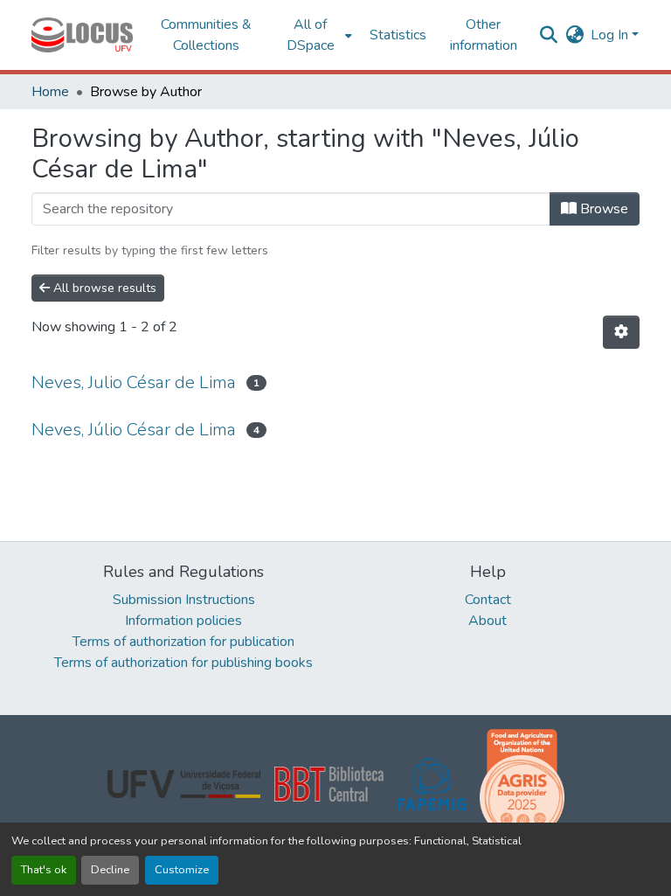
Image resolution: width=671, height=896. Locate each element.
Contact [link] (488, 599)
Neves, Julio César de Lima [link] (133, 382)
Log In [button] (611, 35)
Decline (110, 870)
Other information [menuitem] (483, 35)
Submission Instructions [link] (184, 599)
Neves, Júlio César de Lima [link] (133, 429)
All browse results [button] (103, 288)
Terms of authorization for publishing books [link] (183, 662)
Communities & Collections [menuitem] (206, 35)
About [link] (487, 620)
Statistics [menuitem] (398, 35)
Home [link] (50, 91)
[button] (82, 34)
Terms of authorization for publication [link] (183, 641)
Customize (182, 870)
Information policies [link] (183, 620)
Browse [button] (602, 209)
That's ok (43, 870)
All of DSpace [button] (311, 35)
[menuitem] (316, 35)
